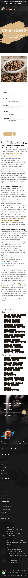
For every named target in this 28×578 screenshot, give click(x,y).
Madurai (8, 362)
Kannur (8, 365)
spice (14, 271)
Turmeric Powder (6, 506)
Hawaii (7, 322)
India (7, 357)
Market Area (4, 468)
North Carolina (20, 335)
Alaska (7, 317)
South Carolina (17, 337)
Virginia (15, 340)
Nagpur (8, 387)
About (2, 462)
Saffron (3, 486)
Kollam (7, 360)
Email (5, 99)
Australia (8, 344)
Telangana (19, 380)
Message (6, 118)
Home (2, 459)
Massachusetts (10, 327)
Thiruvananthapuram (19, 357)
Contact (6, 105)
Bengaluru (17, 365)
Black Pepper (4, 489)
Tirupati (8, 370)
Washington (9, 342)
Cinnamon (4, 512)
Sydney (17, 344)
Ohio (7, 337)
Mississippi (18, 325)
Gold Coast (9, 352)
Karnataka (8, 372)
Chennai (19, 367)
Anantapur (8, 377)
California (16, 317)
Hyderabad (9, 380)
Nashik (15, 385)
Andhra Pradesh (10, 375)
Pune (7, 385)
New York (8, 335)
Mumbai (19, 382)
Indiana (16, 322)
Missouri (21, 327)
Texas (7, 340)
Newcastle (19, 352)
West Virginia (20, 342)
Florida (7, 320)
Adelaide (15, 349)
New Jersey (9, 332)
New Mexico (20, 332)
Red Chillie (4, 492)
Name (5, 92)
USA (7, 315)
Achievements (5, 465)
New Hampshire (10, 330)
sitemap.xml (4, 474)
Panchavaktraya (5, 263)
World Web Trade (22, 575)
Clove (2, 515)
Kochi (15, 360)
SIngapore (21, 315)
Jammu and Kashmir (11, 390)
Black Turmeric (5, 518)
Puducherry (9, 367)
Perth (7, 349)
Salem (16, 370)
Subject (5, 112)
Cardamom (4, 483)
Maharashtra (9, 382)
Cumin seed (4, 495)
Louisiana (8, 325)
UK (13, 315)
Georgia (16, 320)
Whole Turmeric (5, 509)
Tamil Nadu (18, 362)
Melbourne (9, 347)
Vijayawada (19, 377)
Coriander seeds (6, 498)
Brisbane (18, 347)
